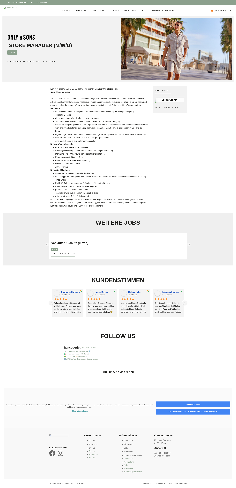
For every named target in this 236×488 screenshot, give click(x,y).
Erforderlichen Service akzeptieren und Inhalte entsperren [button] (193, 412)
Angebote (81, 10)
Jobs (144, 10)
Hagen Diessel (101, 292)
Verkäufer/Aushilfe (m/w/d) (69, 243)
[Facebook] (52, 453)
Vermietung (129, 444)
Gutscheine (98, 10)
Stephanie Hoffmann (70, 292)
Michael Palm (134, 292)
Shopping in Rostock (133, 455)
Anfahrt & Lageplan (163, 10)
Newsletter (128, 452)
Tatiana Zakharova (170, 292)
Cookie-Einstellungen (177, 483)
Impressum (146, 483)
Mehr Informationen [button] (80, 411)
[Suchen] (231, 10)
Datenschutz (159, 483)
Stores (66, 10)
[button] (47, 244)
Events (115, 10)
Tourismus (130, 10)
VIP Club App (220, 10)
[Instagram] (61, 453)
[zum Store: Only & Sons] (21, 37)
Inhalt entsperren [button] (193, 404)
